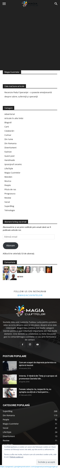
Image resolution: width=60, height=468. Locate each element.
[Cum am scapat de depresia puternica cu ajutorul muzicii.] (10, 366)
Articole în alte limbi (13, 118)
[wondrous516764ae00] (34, 269)
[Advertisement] (30, 39)
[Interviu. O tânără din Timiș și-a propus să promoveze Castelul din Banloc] (10, 379)
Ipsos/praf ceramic (13, 164)
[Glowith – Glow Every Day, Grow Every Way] (20, 269)
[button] (56, 4)
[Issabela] (27, 269)
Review (7, 197)
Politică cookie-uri (16, 457)
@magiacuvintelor (30, 295)
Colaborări (9, 131)
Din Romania (10, 143)
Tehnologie (9, 210)
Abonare (10, 245)
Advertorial (9, 114)
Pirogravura (9, 193)
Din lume (8, 139)
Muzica (7, 181)
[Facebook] (22, 344)
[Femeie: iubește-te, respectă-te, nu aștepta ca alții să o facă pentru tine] (10, 393)
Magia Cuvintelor (11, 72)
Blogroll (8, 122)
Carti (6, 126)
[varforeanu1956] (41, 269)
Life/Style (8, 168)
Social (7, 202)
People (7, 185)
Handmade (9, 160)
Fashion (8, 151)
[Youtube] (37, 344)
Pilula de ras (10, 189)
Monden (8, 177)
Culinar (7, 135)
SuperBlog (9, 206)
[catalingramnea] (6, 269)
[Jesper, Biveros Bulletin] (13, 276)
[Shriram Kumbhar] (48, 269)
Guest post (9, 156)
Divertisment (10, 147)
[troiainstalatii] (20, 276)
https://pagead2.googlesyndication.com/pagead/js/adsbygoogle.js (29, 466)
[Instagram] (30, 344)
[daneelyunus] (6, 276)
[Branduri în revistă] (13, 269)
